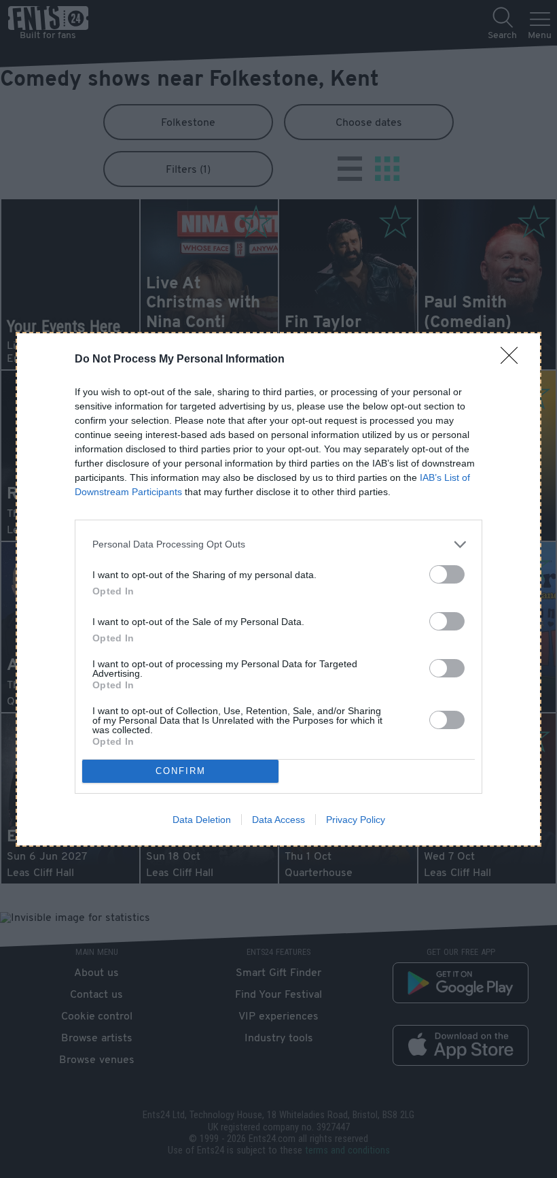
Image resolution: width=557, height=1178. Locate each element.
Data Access (278, 819)
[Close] (513, 360)
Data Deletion (202, 819)
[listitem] (278, 544)
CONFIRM (181, 771)
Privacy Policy (355, 819)
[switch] (447, 574)
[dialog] (278, 589)
